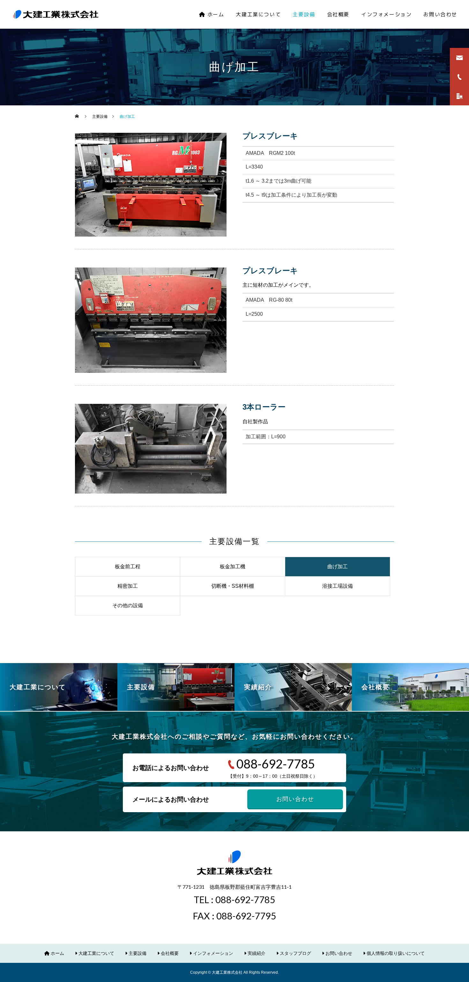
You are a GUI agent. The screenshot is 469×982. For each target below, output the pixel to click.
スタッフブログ (295, 953)
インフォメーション (386, 14)
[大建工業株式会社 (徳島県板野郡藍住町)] (56, 14)
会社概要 (338, 14)
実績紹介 (255, 953)
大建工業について (258, 14)
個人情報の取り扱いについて (395, 953)
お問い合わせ (440, 14)
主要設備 (304, 14)
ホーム (214, 14)
